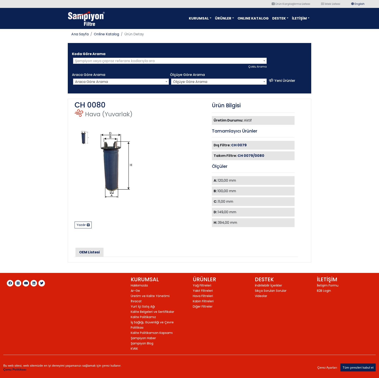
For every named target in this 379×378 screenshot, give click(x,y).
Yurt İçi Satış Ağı (143, 306)
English (359, 4)
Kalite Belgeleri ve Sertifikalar (152, 312)
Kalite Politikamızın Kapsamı (152, 333)
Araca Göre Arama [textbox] (91, 81)
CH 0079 (239, 145)
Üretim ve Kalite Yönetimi (150, 296)
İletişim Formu (327, 285)
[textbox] (169, 61)
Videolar (261, 296)
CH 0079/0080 (251, 155)
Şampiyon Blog (142, 343)
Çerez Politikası (14, 369)
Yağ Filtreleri (202, 285)
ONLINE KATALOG (253, 18)
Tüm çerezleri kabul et (358, 367)
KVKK (134, 348)
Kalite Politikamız (143, 317)
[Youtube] (26, 283)
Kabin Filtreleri (203, 301)
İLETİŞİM (299, 18)
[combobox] (170, 61)
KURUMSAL (199, 18)
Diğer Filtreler (203, 306)
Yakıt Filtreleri (203, 290)
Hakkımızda (139, 285)
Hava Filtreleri (203, 296)
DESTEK (279, 18)
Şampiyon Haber (143, 338)
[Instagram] (18, 283)
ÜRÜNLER (223, 18)
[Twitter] (41, 283)
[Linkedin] (33, 283)
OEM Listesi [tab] (89, 252)
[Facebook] (10, 283)
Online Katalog (106, 34)
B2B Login (324, 290)
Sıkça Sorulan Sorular (270, 290)
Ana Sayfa (80, 34)
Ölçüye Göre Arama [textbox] (190, 81)
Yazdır (82, 225)
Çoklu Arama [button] (257, 66)
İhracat (136, 301)
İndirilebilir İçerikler (268, 285)
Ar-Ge (135, 290)
